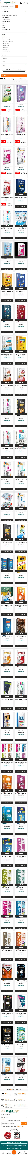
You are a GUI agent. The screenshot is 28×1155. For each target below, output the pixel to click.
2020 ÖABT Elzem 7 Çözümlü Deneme (21, 825)
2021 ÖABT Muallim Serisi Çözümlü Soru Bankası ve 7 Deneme (7, 574)
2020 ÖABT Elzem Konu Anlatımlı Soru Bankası (7, 856)
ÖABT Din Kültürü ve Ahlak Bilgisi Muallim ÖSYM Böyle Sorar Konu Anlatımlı (21, 103)
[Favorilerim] (24, 3)
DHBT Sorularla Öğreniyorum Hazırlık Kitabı (21, 730)
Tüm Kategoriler (6, 19)
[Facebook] (11, 1130)
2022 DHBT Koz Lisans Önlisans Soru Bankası (21, 323)
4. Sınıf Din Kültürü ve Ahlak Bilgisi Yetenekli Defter (7, 166)
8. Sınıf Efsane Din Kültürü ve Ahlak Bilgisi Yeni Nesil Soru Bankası (21, 448)
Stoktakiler (5, 55)
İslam (3, 27)
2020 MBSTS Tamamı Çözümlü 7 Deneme (7, 542)
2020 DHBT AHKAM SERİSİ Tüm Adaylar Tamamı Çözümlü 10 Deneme (21, 982)
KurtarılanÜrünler (6, 21)
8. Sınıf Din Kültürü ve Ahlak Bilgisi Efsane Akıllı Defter (7, 354)
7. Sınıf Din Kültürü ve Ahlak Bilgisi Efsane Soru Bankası (21, 699)
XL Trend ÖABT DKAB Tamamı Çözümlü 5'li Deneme (21, 574)
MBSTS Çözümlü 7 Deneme (7, 1044)
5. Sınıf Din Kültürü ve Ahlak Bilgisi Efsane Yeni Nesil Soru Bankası (7, 448)
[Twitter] (14, 1130)
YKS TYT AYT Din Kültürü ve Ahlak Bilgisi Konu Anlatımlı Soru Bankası (21, 1076)
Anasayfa (4, 8)
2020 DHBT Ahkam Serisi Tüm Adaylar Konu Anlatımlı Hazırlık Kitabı (7, 1013)
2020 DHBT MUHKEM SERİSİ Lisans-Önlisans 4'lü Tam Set (21, 762)
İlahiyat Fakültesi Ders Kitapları (9, 15)
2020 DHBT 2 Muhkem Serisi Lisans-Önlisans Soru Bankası (21, 887)
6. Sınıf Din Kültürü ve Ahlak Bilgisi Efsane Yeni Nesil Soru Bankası (7, 134)
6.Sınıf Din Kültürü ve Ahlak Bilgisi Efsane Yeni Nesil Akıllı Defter (7, 385)
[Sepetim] (26, 3)
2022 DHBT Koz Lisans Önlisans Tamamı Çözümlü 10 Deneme (21, 291)
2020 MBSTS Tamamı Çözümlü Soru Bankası (21, 417)
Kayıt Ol (23, 1123)
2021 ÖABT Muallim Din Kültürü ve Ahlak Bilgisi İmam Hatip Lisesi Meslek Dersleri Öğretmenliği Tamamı (7, 636)
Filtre (3, 82)
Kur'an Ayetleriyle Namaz (21, 636)
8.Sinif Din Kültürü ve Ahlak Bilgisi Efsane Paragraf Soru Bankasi (7, 228)
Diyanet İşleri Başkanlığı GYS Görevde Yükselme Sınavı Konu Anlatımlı (21, 197)
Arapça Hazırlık (5, 17)
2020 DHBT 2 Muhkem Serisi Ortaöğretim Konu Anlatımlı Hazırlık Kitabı (21, 950)
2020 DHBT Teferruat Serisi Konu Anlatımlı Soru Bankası (7, 793)
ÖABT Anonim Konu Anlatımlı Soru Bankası (7, 605)
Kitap (3, 23)
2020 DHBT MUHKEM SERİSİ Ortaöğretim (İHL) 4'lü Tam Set (7, 762)
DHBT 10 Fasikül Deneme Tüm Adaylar (7, 511)
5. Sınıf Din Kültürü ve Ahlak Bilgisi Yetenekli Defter (21, 668)
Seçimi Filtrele (5, 75)
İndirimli (5, 58)
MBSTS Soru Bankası (21, 1044)
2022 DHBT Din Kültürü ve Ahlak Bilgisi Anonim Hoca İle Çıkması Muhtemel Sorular (7, 291)
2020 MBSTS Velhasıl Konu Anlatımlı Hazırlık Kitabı (7, 1076)
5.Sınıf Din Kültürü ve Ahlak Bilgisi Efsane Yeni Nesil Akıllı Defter (21, 385)
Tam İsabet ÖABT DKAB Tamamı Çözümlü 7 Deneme (21, 134)
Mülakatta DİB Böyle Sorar (21, 354)
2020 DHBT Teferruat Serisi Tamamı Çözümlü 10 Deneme (21, 793)
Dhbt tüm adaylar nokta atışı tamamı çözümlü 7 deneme (21, 605)
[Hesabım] (21, 3)
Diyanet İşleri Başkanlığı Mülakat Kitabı (7, 982)
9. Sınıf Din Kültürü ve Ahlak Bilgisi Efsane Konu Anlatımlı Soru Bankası (21, 511)
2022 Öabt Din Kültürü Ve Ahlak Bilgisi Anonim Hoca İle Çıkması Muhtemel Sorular (21, 542)
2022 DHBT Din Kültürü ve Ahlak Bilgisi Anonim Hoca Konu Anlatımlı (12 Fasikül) (7, 260)
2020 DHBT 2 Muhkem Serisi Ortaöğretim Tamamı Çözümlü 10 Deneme (7, 950)
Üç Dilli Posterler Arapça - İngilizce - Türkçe (21, 1013)
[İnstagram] (17, 1130)
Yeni (4, 61)
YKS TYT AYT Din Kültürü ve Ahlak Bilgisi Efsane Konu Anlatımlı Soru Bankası (21, 166)
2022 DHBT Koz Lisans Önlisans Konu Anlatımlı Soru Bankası (7, 323)
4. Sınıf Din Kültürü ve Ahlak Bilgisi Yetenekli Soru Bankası (21, 260)
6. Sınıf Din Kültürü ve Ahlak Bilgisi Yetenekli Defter (7, 668)
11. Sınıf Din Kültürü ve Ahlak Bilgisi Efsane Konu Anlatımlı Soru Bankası (21, 479)
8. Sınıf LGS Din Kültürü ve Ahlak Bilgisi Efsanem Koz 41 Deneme (7, 730)
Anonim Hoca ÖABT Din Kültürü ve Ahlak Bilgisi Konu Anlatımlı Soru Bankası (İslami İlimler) (21, 228)
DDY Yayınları (7, 106)
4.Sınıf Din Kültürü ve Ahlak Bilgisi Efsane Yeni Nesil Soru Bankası (7, 417)
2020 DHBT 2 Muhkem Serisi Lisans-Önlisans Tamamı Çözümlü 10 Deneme (21, 856)
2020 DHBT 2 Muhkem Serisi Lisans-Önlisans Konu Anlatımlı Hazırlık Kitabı (21, 919)
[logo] (8, 2)
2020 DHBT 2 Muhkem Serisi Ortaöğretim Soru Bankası (7, 887)
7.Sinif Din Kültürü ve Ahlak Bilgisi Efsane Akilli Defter (7, 103)
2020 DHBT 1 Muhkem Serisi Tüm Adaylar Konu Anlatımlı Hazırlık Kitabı (7, 919)
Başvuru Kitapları (6, 29)
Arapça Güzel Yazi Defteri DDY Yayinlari (7, 699)
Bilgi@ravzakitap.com (22, 1106)
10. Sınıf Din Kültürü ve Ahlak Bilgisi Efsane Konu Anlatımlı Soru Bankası (7, 479)
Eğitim (3, 25)
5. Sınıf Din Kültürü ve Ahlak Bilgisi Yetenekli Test (7, 197)
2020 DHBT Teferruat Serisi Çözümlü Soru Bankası (7, 825)
